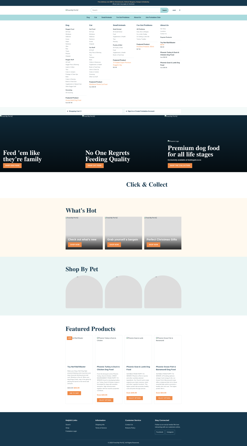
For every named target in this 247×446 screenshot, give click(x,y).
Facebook (159, 432)
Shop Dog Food (12, 165)
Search (164, 10)
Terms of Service (101, 428)
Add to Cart (74, 393)
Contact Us (129, 424)
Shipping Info (99, 424)
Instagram (170, 432)
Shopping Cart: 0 (75, 111)
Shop (67, 428)
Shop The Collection (180, 165)
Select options (105, 400)
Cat (95, 17)
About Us (137, 17)
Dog (88, 17)
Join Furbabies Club (153, 17)
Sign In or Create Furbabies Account (141, 111)
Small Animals (107, 17)
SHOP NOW (74, 244)
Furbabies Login (71, 431)
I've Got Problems (122, 17)
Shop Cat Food (94, 165)
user (174, 10)
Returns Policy (130, 428)
